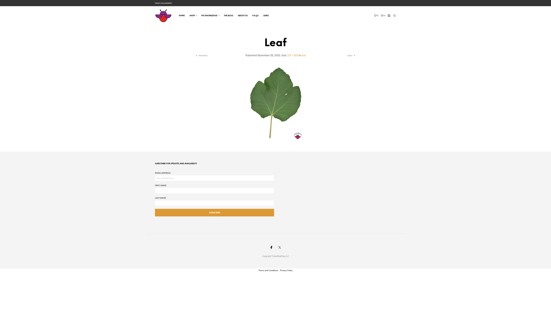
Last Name (160, 198)
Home (182, 16)
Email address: (163, 173)
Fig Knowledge (209, 16)
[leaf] (275, 101)
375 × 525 (292, 55)
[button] (376, 15)
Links (266, 16)
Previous (202, 56)
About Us (243, 16)
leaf (303, 55)
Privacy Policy (286, 270)
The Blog (228, 16)
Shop (192, 16)
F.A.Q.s (255, 16)
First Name (160, 186)
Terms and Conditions (268, 270)
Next (350, 56)
